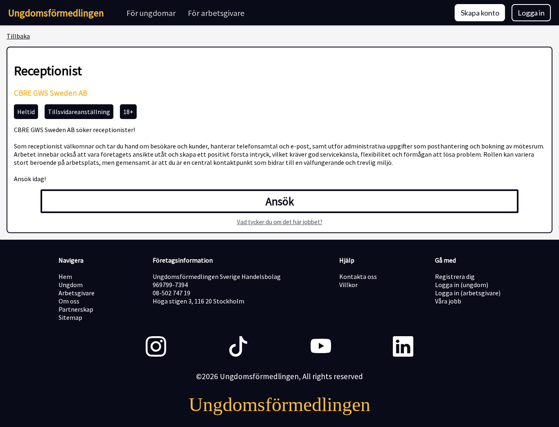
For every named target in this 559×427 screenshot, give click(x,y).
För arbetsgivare (216, 13)
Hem (65, 276)
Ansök (280, 201)
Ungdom (71, 285)
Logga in (531, 12)
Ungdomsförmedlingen (56, 13)
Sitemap (70, 317)
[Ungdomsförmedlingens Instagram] (156, 347)
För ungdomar (151, 13)
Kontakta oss (358, 276)
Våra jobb (448, 301)
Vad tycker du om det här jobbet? (279, 222)
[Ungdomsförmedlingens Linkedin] (403, 347)
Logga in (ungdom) (461, 285)
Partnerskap (76, 309)
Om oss (69, 301)
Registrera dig (455, 276)
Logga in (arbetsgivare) (467, 293)
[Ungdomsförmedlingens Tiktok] (238, 347)
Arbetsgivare (77, 293)
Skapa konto (480, 12)
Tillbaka (18, 36)
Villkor (348, 285)
